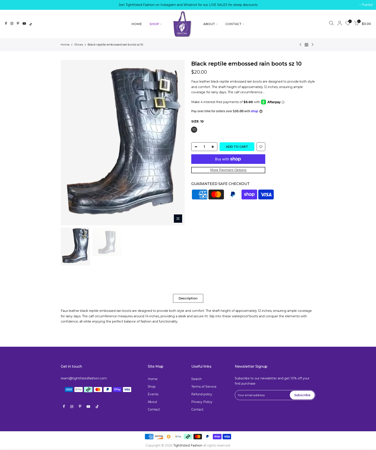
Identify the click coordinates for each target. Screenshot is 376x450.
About (152, 402)
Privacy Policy (201, 402)
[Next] (177, 142)
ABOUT (209, 24)
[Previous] (68, 142)
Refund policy (201, 394)
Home (65, 44)
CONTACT (233, 24)
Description (188, 298)
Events (153, 394)
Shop (152, 387)
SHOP (154, 24)
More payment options (228, 170)
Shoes (78, 44)
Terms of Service (204, 387)
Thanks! (11, 5)
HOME (136, 24)
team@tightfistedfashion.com (84, 378)
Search (196, 379)
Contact (154, 409)
